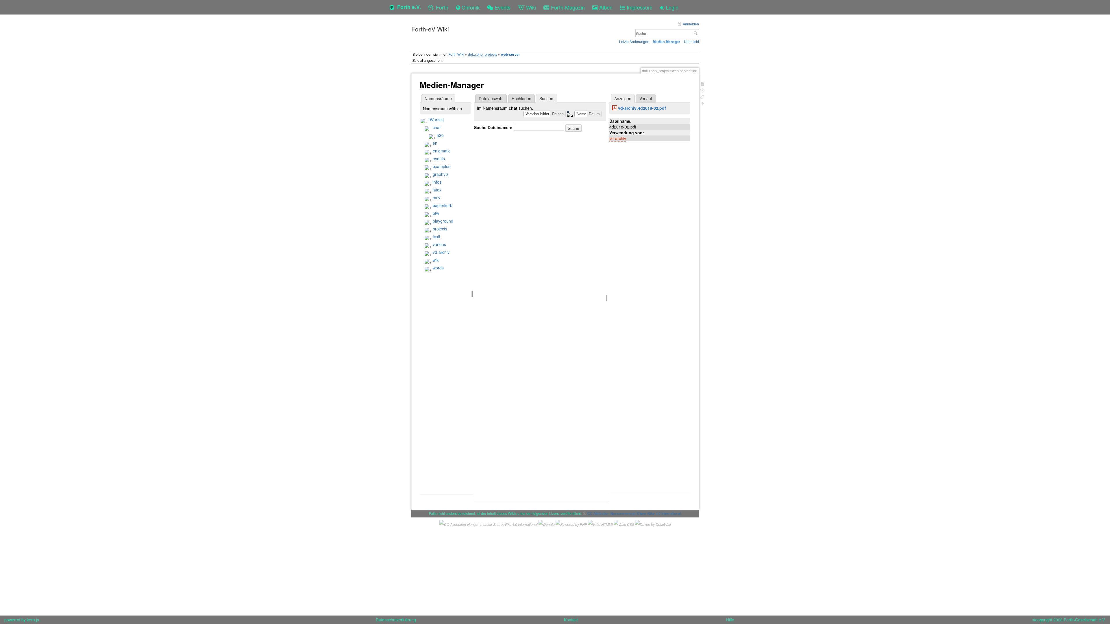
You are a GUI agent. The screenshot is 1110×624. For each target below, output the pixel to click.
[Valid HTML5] (600, 523)
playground (443, 221)
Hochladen (521, 98)
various (439, 244)
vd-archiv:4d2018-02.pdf (642, 108)
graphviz (440, 174)
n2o (440, 135)
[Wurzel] (436, 119)
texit (436, 236)
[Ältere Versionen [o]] (702, 90)
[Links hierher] (702, 96)
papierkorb (442, 205)
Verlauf (645, 98)
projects (440, 229)
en (435, 143)
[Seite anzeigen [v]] (702, 83)
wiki (436, 260)
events (439, 158)
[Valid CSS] (624, 523)
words (438, 268)
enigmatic (441, 151)
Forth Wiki (456, 54)
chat (437, 127)
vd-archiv (441, 252)
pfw (436, 213)
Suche (696, 33)
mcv (436, 197)
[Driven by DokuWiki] (653, 523)
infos (437, 182)
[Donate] (547, 523)
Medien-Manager (666, 41)
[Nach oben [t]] (702, 103)
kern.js (33, 620)
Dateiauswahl (491, 98)
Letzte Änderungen (634, 41)
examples (441, 166)
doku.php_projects (482, 54)
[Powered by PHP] (571, 523)
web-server (510, 54)
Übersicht (691, 41)
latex (437, 190)
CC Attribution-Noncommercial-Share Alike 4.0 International (634, 513)
